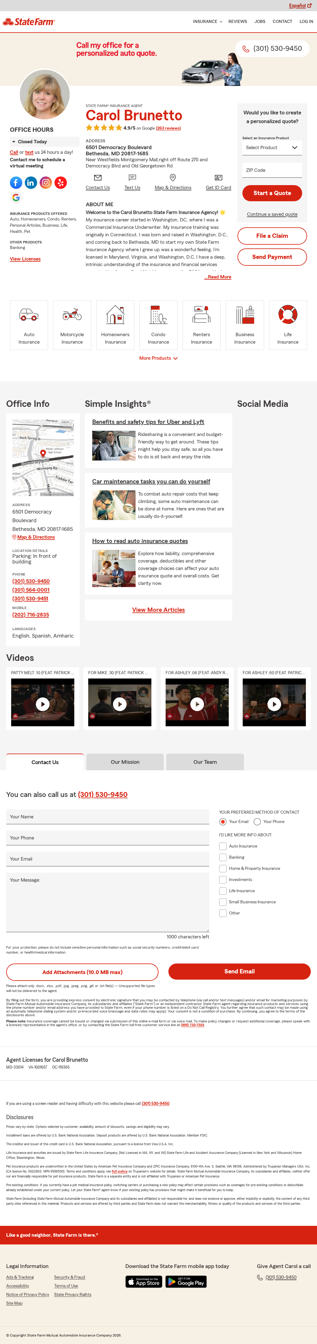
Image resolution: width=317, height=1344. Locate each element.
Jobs (259, 22)
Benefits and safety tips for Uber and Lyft (148, 422)
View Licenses (25, 258)
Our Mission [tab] (125, 762)
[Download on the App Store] (144, 1281)
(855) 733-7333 (192, 1025)
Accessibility (17, 1286)
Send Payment (272, 257)
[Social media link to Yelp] (60, 182)
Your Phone (22, 837)
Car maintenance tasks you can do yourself (151, 481)
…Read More (217, 276)
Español (297, 5)
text (29, 152)
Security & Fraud (69, 1277)
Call (14, 152)
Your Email (21, 859)
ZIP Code (255, 170)
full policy (120, 1171)
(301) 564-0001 (31, 590)
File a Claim (272, 236)
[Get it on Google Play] (186, 1281)
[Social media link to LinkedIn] (31, 182)
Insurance (205, 22)
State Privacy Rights (72, 1295)
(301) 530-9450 (31, 581)
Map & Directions (36, 537)
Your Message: (25, 880)
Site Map (14, 1303)
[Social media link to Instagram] (46, 182)
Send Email (239, 971)
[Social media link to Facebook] (16, 182)
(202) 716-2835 (30, 614)
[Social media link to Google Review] (16, 197)
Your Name (21, 816)
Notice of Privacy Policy (27, 1295)
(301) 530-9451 (30, 598)
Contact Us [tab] (45, 762)
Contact (282, 22)
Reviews (237, 22)
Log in (306, 22)
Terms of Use (66, 1286)
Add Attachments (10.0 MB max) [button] (82, 972)
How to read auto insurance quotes (140, 541)
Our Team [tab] (205, 762)
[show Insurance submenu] (219, 22)
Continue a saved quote (272, 214)
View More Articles (158, 610)
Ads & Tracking (20, 1277)
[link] (29, 22)
